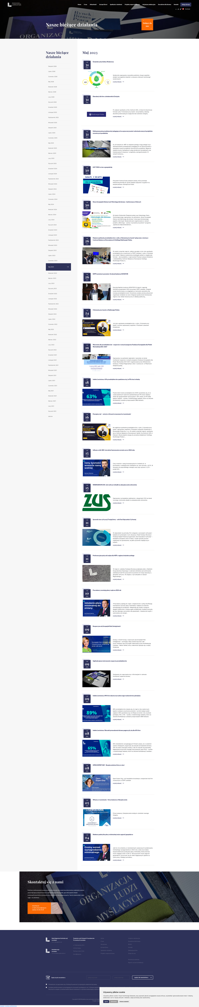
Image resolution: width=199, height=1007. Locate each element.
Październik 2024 (53, 179)
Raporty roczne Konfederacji (135, 962)
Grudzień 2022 (52, 293)
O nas (85, 4)
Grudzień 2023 (52, 230)
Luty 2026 (51, 97)
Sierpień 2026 (52, 66)
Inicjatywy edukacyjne (148, 4)
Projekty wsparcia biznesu (132, 4)
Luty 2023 (51, 283)
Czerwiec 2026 (52, 76)
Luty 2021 (51, 406)
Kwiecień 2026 (52, 87)
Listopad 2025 (52, 112)
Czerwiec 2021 (52, 385)
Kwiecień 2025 (52, 148)
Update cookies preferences (8, 1006)
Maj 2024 (51, 204)
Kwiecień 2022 (52, 334)
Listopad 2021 (52, 360)
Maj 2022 (51, 329)
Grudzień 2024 (52, 168)
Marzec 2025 (52, 153)
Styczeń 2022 (52, 350)
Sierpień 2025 (52, 127)
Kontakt (176, 4)
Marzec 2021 (52, 401)
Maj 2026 (51, 81)
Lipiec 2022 (51, 319)
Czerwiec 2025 (52, 138)
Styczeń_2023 (52, 288)
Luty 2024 (51, 219)
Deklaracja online (132, 950)
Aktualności (104, 944)
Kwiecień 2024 (52, 209)
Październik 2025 (53, 117)
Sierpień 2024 (52, 189)
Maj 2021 (51, 391)
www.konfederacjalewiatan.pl (58, 953)
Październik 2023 (53, 240)
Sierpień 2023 (52, 250)
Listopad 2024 (52, 173)
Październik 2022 (53, 304)
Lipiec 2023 (51, 255)
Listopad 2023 (52, 235)
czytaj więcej (117, 82)
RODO (130, 944)
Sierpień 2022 (52, 314)
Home (79, 4)
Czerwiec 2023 (52, 260)
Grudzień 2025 (52, 107)
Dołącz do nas (186, 4)
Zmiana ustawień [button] (124, 1001)
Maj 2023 (51, 267)
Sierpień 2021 (52, 375)
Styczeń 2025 (52, 163)
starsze (50, 416)
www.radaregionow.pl (57, 942)
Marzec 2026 (52, 92)
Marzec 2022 (52, 339)
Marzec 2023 (52, 278)
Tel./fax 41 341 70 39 (78, 951)
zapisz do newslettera (141, 977)
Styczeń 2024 (52, 225)
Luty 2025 (51, 158)
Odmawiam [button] (114, 1001)
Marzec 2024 (52, 214)
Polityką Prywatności (72, 984)
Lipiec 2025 (51, 133)
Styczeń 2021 (52, 411)
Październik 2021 (53, 365)
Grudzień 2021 (52, 355)
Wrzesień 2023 (52, 245)
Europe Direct (103, 4)
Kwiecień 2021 (52, 396)
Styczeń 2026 (52, 102)
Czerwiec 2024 (52, 199)
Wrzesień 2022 (52, 309)
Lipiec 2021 (51, 380)
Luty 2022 (51, 345)
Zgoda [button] (106, 1001)
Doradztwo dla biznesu (164, 4)
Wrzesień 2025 (52, 122)
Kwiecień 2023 (52, 273)
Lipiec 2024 (51, 194)
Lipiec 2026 (51, 71)
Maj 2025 (51, 143)
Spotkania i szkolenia (116, 4)
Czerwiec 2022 (52, 324)
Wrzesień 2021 (52, 370)
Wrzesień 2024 (52, 184)
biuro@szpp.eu (77, 954)
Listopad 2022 (52, 298)
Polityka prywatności (133, 959)
